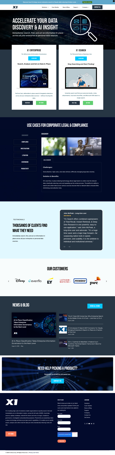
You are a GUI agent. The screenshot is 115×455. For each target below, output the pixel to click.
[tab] (25, 135)
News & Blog (88, 408)
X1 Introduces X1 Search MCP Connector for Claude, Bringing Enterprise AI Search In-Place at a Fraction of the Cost (85, 330)
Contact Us (87, 415)
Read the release (87, 2)
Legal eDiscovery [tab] (47, 160)
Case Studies (88, 405)
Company (87, 412)
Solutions (87, 403)
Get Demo (11, 434)
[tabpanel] (71, 177)
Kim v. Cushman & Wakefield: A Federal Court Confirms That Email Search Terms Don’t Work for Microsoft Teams (84, 344)
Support (86, 410)
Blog (22, 346)
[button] (34, 79)
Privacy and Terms (34, 452)
